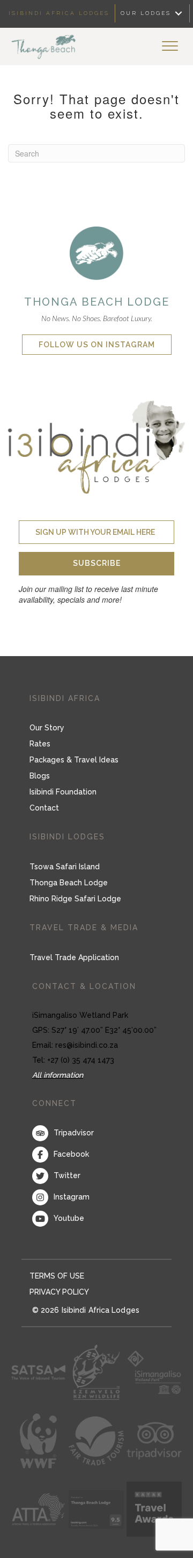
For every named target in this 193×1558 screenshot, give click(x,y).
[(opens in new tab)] (96, 252)
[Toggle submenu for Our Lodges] (178, 13)
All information (57, 1075)
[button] (96, 563)
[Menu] (170, 46)
